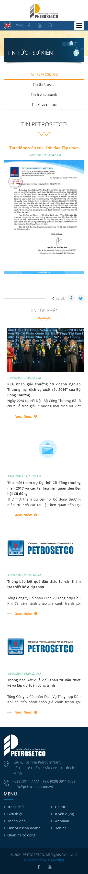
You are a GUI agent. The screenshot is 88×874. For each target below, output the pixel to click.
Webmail (62, 821)
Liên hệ (60, 828)
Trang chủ (15, 806)
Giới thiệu (15, 814)
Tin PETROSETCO (44, 74)
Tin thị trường (44, 84)
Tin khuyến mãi (44, 104)
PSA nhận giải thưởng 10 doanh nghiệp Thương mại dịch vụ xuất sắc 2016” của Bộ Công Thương (44, 389)
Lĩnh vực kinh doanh (24, 828)
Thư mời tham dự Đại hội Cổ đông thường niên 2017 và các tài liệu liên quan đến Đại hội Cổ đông (44, 488)
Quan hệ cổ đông (21, 835)
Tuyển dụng (64, 814)
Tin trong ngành (44, 94)
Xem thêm (23, 416)
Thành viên (16, 821)
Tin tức (60, 806)
